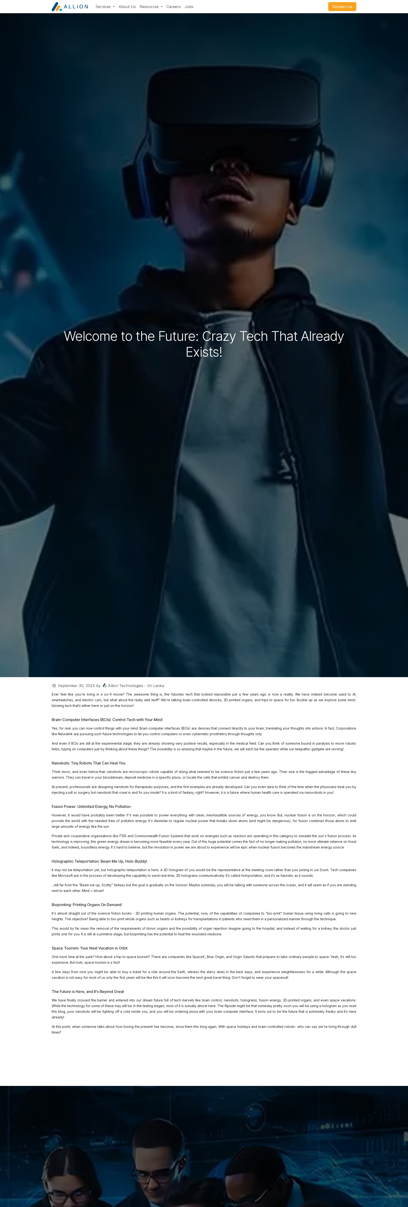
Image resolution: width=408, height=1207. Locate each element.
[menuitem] (105, 6)
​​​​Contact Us (342, 6)
